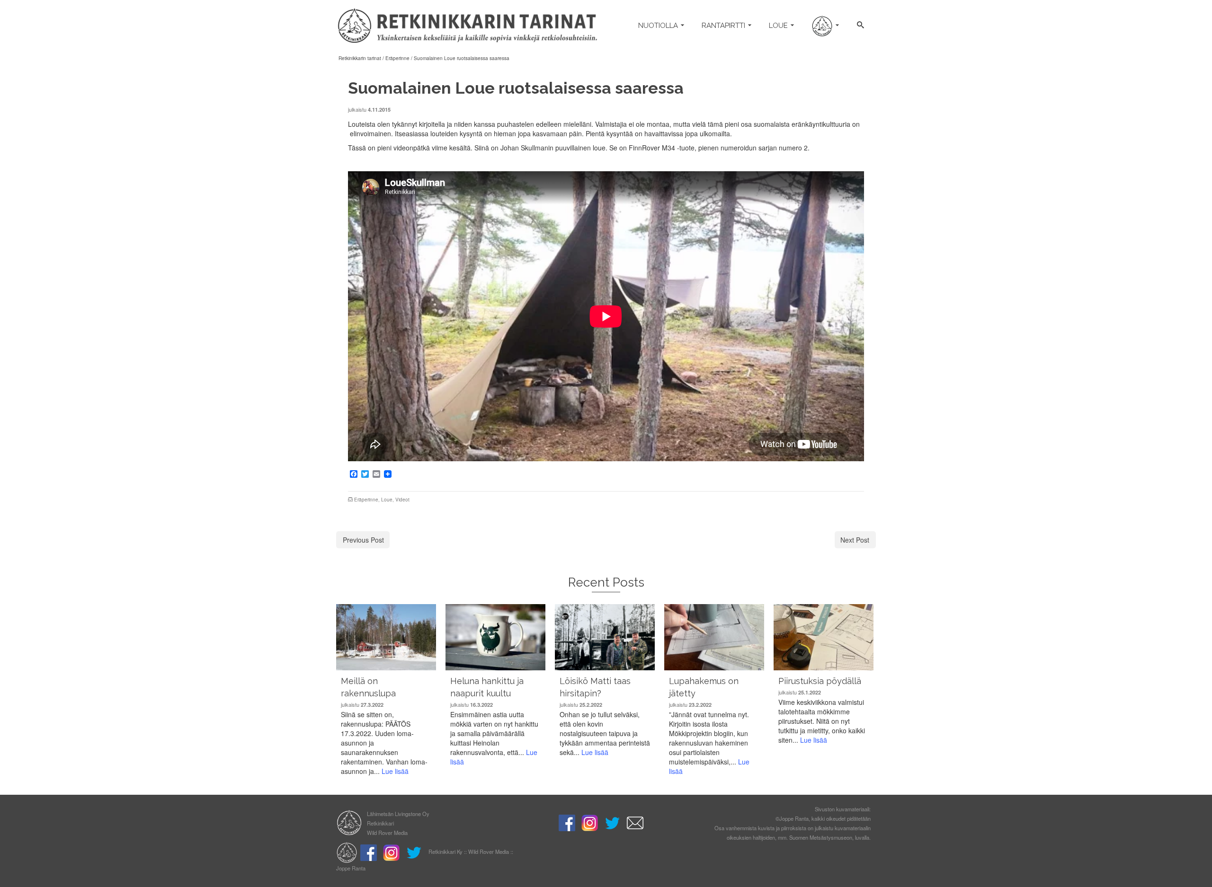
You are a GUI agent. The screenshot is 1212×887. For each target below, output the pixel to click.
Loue (386, 499)
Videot (402, 499)
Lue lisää (395, 771)
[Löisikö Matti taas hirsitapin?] (605, 637)
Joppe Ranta (350, 868)
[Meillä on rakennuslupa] (386, 637)
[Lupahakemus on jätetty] (714, 637)
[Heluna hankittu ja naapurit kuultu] (495, 637)
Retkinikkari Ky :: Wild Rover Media (468, 851)
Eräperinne (366, 499)
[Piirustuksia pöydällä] (823, 637)
